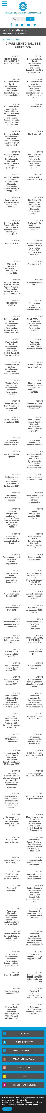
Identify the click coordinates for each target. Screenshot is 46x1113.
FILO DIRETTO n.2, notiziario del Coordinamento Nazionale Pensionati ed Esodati (34, 324)
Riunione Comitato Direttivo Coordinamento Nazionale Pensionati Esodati (11, 369)
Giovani (24, 1033)
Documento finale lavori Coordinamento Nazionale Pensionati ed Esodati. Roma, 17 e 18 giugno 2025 (34, 65)
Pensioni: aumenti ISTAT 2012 (11, 609)
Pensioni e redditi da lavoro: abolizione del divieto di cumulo (11, 937)
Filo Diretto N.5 (11, 243)
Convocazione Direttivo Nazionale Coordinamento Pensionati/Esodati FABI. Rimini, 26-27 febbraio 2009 (34, 845)
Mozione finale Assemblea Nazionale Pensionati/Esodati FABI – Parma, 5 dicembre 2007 (11, 1012)
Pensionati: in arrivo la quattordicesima (34, 797)
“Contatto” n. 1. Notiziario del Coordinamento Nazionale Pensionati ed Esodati (11, 388)
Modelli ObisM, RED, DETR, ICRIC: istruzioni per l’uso (34, 640)
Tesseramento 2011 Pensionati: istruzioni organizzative (34, 625)
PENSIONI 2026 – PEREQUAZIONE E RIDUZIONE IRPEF (11, 61)
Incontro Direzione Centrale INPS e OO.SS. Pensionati (34, 876)
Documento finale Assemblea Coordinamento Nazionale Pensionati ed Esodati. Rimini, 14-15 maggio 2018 (12, 184)
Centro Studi (24, 1067)
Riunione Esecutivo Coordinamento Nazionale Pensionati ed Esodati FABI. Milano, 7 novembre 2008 (34, 895)
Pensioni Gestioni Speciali (11, 455)
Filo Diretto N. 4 (34, 264)
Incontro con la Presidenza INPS (34, 558)
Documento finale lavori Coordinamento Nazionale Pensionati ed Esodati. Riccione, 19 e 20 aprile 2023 (11, 88)
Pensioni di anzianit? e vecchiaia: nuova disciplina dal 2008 (34, 994)
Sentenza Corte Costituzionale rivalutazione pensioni (34, 226)
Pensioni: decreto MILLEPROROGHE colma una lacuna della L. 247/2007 (34, 978)
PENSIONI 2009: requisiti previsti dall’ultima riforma (11, 876)
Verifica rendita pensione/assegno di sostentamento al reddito (34, 683)
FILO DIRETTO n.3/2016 (11, 304)
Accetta (7, 1109)
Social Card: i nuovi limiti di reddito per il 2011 (11, 640)
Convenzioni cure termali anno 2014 (34, 478)
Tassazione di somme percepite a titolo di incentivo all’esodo (34, 914)
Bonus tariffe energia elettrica (11, 841)
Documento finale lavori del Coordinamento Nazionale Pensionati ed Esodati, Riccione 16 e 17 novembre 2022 (34, 89)
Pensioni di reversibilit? (11, 889)
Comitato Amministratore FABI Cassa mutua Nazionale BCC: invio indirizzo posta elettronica (11, 722)
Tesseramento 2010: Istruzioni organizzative (11, 739)
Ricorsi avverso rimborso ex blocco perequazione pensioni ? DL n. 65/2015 (34, 387)
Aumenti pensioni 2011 (34, 653)
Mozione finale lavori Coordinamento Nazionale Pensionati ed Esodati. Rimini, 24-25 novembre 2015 (12, 348)
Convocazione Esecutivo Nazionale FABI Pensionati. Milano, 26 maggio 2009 (11, 821)
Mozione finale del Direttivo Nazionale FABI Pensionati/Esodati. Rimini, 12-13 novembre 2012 (34, 579)
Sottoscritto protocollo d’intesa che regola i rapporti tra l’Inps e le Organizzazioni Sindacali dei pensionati (11, 780)
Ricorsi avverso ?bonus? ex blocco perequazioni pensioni (11, 407)
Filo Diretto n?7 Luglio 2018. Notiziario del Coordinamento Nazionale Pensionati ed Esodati (34, 161)
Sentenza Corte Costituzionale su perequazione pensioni (11, 203)
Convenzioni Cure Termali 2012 (11, 595)
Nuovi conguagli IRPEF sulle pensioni (34, 775)
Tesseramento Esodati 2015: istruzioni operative (34, 442)
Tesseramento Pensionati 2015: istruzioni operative (11, 442)
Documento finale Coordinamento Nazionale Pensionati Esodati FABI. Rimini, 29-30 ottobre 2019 (11, 139)
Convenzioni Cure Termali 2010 (34, 717)
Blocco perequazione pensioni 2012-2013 (34, 514)
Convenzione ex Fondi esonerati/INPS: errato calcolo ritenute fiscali (11, 577)
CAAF (24, 1076)
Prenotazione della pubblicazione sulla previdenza (34, 862)
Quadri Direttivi (24, 1042)
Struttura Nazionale (17, 30)
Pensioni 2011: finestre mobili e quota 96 (11, 654)
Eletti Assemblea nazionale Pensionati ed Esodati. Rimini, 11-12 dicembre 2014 (12, 481)
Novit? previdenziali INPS (34, 283)
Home (4, 30)
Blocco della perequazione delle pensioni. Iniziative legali (11, 539)
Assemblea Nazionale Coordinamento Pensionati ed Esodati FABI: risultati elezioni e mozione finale (11, 917)
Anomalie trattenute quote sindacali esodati (34, 596)
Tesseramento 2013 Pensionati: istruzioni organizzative (11, 560)
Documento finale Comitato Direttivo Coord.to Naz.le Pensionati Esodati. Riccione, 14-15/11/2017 (12, 228)
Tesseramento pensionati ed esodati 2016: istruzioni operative (34, 306)
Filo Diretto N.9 (34, 134)
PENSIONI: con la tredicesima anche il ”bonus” (34, 755)
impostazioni (33, 1104)
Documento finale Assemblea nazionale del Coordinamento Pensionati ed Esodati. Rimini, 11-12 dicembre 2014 (34, 461)
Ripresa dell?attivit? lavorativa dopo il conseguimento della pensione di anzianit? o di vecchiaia (12, 802)
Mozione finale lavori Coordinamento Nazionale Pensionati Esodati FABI (34, 542)
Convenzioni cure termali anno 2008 (11, 992)
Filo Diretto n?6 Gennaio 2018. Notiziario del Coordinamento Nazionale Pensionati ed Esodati (34, 207)
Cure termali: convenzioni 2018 (34, 178)
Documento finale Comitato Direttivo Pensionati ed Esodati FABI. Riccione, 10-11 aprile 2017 (34, 249)
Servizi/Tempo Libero (24, 1085)
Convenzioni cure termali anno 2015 (11, 421)
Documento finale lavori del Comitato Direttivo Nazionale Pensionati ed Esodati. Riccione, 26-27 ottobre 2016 (11, 288)
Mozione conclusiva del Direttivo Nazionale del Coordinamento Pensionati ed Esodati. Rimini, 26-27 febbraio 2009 (34, 823)
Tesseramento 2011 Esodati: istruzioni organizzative (11, 624)
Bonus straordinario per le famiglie (11, 861)
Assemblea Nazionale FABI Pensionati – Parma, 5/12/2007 (34, 1010)
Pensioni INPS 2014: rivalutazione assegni (12, 497)
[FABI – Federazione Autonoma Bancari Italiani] (23, 7)
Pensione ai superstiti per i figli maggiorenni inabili (34, 956)
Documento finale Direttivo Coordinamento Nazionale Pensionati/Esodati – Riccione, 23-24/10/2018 (11, 161)
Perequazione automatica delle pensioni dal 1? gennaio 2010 (34, 740)
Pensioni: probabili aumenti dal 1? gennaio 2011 (11, 668)
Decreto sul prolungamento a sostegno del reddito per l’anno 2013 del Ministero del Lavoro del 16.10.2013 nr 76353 (11, 519)
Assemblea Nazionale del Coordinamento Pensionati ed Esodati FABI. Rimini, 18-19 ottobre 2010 (34, 701)
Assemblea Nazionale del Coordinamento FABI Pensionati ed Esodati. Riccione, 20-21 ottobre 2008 (34, 939)
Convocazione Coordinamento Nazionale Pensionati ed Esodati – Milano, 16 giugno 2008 (11, 960)
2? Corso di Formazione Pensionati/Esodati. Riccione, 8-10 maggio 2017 (11, 268)
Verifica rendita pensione (34, 667)
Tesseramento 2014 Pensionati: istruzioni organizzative (34, 498)
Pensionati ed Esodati (24, 1050)
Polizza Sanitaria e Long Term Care (34, 366)
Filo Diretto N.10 (34, 107)
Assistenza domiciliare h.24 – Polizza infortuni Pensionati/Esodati (34, 345)
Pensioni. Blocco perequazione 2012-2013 (34, 610)
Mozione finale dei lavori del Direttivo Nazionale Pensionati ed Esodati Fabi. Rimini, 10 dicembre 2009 (11, 758)
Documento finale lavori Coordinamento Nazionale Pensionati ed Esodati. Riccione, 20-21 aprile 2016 (11, 326)
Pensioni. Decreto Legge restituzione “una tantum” (34, 406)
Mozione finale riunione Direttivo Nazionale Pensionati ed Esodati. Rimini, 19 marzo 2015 (34, 425)
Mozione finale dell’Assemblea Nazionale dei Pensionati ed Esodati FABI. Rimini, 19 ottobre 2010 (11, 701)
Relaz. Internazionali (24, 1059)
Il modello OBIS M (11, 975)
